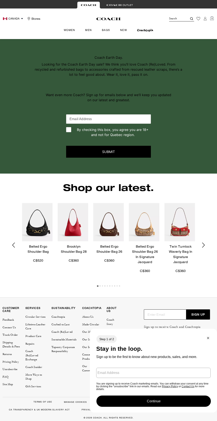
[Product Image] (37, 222)
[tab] (88, 5)
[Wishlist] (198, 18)
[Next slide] (203, 245)
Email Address (81, 119)
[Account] (205, 18)
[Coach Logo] (108, 18)
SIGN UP (198, 314)
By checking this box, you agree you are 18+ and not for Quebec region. (113, 132)
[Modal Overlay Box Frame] (153, 371)
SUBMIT (108, 152)
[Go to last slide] (13, 245)
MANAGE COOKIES (75, 402)
